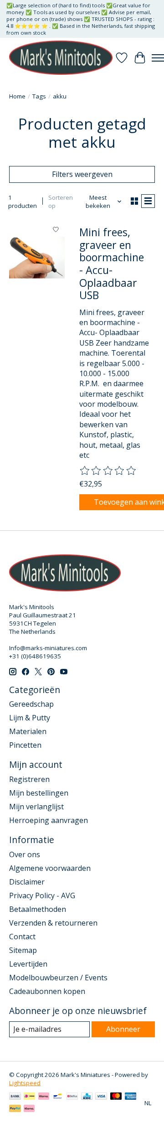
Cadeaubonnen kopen (47, 991)
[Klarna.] (29, 1109)
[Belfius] (72, 1097)
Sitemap (23, 950)
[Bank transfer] (15, 1097)
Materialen (27, 731)
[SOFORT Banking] (43, 1097)
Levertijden (28, 964)
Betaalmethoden (37, 909)
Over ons (24, 854)
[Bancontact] (57, 1097)
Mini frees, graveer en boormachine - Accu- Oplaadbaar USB (111, 263)
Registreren (29, 779)
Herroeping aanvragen (48, 820)
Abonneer (123, 1029)
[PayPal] (15, 1109)
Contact (22, 937)
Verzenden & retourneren (53, 923)
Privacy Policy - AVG (42, 895)
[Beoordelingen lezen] (108, 471)
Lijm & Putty (29, 718)
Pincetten (25, 745)
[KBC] (86, 1097)
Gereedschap (31, 704)
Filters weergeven (82, 174)
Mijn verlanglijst (36, 807)
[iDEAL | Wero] (29, 1097)
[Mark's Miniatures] (61, 58)
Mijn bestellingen (38, 793)
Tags (39, 96)
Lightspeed (25, 1083)
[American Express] (131, 1097)
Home (17, 96)
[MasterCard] (116, 1097)
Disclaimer (27, 882)
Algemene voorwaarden (50, 868)
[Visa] (101, 1097)
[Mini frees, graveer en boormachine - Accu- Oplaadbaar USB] (37, 258)
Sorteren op (60, 201)
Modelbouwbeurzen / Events (58, 978)
